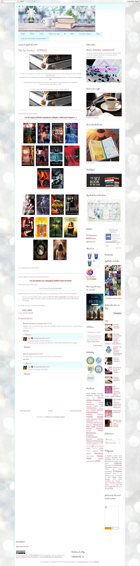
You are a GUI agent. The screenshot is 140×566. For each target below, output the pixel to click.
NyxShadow (115, 235)
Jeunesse (89, 421)
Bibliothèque (110, 461)
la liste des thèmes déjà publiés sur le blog (60, 297)
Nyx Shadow (34, 555)
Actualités (107, 457)
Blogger (97, 562)
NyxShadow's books (112, 261)
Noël (114, 479)
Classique (89, 406)
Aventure (97, 395)
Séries (98, 34)
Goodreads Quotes (97, 345)
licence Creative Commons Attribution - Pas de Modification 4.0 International (38, 557)
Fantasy (89, 414)
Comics (96, 406)
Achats (120, 455)
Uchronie (95, 451)
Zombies (100, 458)
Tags (92, 446)
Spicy (93, 444)
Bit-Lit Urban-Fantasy (94, 398)
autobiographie (90, 461)
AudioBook (89, 395)
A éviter (114, 455)
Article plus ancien (75, 411)
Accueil (50, 411)
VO (101, 451)
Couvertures (108, 471)
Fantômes (100, 414)
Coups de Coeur (113, 469)
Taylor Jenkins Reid (93, 341)
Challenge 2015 (109, 465)
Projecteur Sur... (110, 481)
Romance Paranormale (94, 441)
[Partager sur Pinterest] (31, 310)
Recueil (88, 430)
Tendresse (94, 448)
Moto (94, 423)
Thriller (101, 448)
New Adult (90, 427)
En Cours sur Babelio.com (91, 237)
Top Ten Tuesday (28, 313)
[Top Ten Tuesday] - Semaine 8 (116, 326)
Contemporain (91, 408)
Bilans (32, 34)
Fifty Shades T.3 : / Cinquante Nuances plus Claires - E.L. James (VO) (117, 403)
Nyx (29, 338)
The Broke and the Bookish (53, 77)
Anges (93, 393)
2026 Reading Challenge (113, 231)
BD (102, 395)
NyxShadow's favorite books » (113, 298)
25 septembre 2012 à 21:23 (42, 338)
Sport (97, 444)
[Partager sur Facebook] (29, 310)
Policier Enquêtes (94, 429)
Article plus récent (25, 411)
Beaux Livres (90, 398)
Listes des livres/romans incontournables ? (34, 38)
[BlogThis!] (25, 310)
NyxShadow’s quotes (94, 332)
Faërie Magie (94, 417)
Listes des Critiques (85, 34)
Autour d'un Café (54, 34)
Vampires (98, 453)
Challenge (118, 463)
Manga (91, 423)
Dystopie (93, 410)
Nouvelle (100, 427)
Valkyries (88, 453)
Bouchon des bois (29, 323)
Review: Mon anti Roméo (117, 411)
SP (102, 443)
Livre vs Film (99, 421)
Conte (101, 406)
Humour (100, 419)
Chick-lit (88, 402)
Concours (119, 467)
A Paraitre (108, 456)
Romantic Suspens (92, 443)
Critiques (117, 471)
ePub (97, 461)
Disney (101, 408)
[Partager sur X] (27, 310)
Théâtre (88, 451)
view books (118, 247)
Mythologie (100, 423)
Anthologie (100, 393)
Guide (88, 419)
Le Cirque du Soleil (114, 475)
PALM (120, 479)
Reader (23, 34)
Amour (88, 393)
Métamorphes (98, 425)
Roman (100, 430)
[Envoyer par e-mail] (23, 310)
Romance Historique (94, 439)
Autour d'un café (117, 459)
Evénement (108, 473)
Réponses (28, 334)
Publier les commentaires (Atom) (55, 417)
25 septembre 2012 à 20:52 (35, 354)
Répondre (26, 331)
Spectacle (88, 444)
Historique (94, 419)
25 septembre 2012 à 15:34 (43, 323)
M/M (87, 423)
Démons (100, 410)
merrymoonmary (82, 562)
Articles (109, 439)
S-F (99, 443)
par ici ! (74, 293)
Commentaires (111, 443)
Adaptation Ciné (117, 457)
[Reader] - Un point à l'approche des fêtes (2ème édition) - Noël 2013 (117, 351)
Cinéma (41, 34)
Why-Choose (90, 456)
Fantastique (92, 412)
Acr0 (24, 354)
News (72, 34)
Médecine (89, 425)
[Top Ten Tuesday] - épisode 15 (116, 379)
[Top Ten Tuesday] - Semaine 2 (116, 359)
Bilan (116, 461)
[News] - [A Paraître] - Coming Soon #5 (100, 50)
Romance (91, 433)
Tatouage (96, 446)
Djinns (88, 410)
